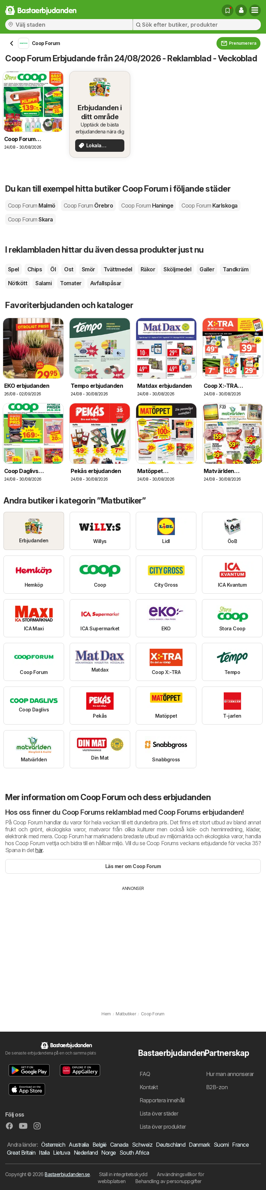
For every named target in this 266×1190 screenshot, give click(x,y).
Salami (43, 283)
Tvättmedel (118, 269)
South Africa (134, 1152)
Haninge (147, 205)
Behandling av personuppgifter (168, 1181)
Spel (13, 269)
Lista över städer (159, 1113)
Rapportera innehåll (162, 1100)
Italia (44, 1152)
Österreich (53, 1144)
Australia (79, 1144)
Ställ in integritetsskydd (123, 1174)
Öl (53, 269)
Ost (68, 269)
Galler (207, 269)
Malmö (31, 205)
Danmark (199, 1144)
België (99, 1144)
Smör (88, 269)
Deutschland (170, 1144)
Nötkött (17, 283)
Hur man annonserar (230, 1073)
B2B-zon (217, 1087)
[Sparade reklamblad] (227, 10)
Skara (30, 219)
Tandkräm (235, 269)
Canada (119, 1144)
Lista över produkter (163, 1126)
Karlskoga (209, 205)
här (38, 850)
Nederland (86, 1152)
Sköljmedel (177, 269)
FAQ (145, 1073)
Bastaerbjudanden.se (67, 1174)
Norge (108, 1152)
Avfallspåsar (106, 283)
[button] (241, 10)
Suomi (221, 1144)
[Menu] (255, 10)
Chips (34, 269)
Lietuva (61, 1152)
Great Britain (21, 1152)
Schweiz (142, 1144)
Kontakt (149, 1087)
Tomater (70, 283)
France (240, 1144)
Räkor (148, 269)
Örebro (88, 205)
